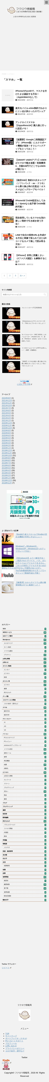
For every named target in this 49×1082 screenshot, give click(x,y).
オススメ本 (24, 681)
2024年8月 (6, 398)
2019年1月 (6, 478)
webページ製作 (24, 636)
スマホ (29, 172)
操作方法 (30, 100)
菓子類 (25, 888)
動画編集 (24, 818)
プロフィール (11, 1043)
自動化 (25, 768)
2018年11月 (7, 483)
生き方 (24, 859)
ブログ (24, 803)
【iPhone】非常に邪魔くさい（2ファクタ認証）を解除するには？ (31, 258)
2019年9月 (6, 458)
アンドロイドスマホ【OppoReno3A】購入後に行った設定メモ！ (30, 125)
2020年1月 (6, 448)
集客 (25, 799)
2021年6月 (6, 411)
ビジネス (25, 673)
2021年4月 (6, 416)
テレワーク (25, 780)
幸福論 (24, 840)
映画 (25, 677)
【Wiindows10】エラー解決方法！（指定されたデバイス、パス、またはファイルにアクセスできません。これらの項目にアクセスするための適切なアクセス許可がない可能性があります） (24, 563)
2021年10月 (7, 406)
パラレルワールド (25, 825)
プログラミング (25, 788)
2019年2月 (6, 475)
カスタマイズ (25, 643)
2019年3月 (6, 473)
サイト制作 (25, 647)
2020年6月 (6, 436)
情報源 (24, 844)
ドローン (25, 784)
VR (25, 730)
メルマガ (25, 847)
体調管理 (25, 866)
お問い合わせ (11, 1046)
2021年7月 (6, 408)
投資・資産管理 (24, 851)
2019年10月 (7, 455)
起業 (24, 873)
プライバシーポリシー (14, 1048)
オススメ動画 (24, 666)
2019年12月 (7, 450)
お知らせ (24, 662)
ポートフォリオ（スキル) (16, 1038)
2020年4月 (6, 441)
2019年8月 (6, 460)
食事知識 (25, 892)
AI (25, 722)
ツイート (5, 968)
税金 (25, 795)
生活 (24, 862)
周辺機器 (25, 761)
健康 (25, 689)
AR (25, 726)
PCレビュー (25, 741)
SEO (24, 629)
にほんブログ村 (23, 384)
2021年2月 (6, 418)
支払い (25, 791)
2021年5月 (6, 413)
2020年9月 (6, 431)
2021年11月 (7, 403)
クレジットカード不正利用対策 (32, 308)
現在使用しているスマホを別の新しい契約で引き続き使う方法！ (30, 221)
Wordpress (24, 640)
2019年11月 (7, 453)
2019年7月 (6, 463)
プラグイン (25, 655)
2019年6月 (6, 465)
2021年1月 (6, 421)
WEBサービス (24, 632)
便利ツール (25, 753)
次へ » (22, 276)
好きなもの (25, 692)
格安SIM (30, 114)
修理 (25, 757)
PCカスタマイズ (25, 738)
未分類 (24, 855)
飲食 (25, 836)
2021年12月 (7, 401)
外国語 (25, 832)
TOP (7, 1034)
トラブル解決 (25, 651)
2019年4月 (6, 470)
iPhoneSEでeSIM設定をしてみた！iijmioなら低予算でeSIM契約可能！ (30, 203)
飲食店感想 (25, 896)
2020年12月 (7, 423)
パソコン (24, 734)
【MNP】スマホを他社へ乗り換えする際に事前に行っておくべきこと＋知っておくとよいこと (34, 364)
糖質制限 (25, 884)
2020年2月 (6, 445)
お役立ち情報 (25, 776)
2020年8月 (6, 433)
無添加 (25, 881)
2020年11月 (7, 426)
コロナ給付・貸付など (25, 704)
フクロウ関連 (25, 829)
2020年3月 (6, 443)
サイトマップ (11, 1036)
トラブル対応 (25, 749)
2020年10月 (7, 428)
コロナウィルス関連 (24, 700)
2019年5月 (6, 468)
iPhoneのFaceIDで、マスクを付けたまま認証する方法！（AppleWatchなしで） (31, 94)
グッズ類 (24, 696)
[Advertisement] (24, 44)
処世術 (24, 814)
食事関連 (24, 877)
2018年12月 (7, 480)
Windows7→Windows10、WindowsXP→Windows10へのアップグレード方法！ (31, 548)
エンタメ (25, 670)
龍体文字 (24, 900)
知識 (25, 765)
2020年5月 (6, 438)
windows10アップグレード (25, 745)
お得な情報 (24, 659)
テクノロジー (24, 719)
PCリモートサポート (14, 1041)
